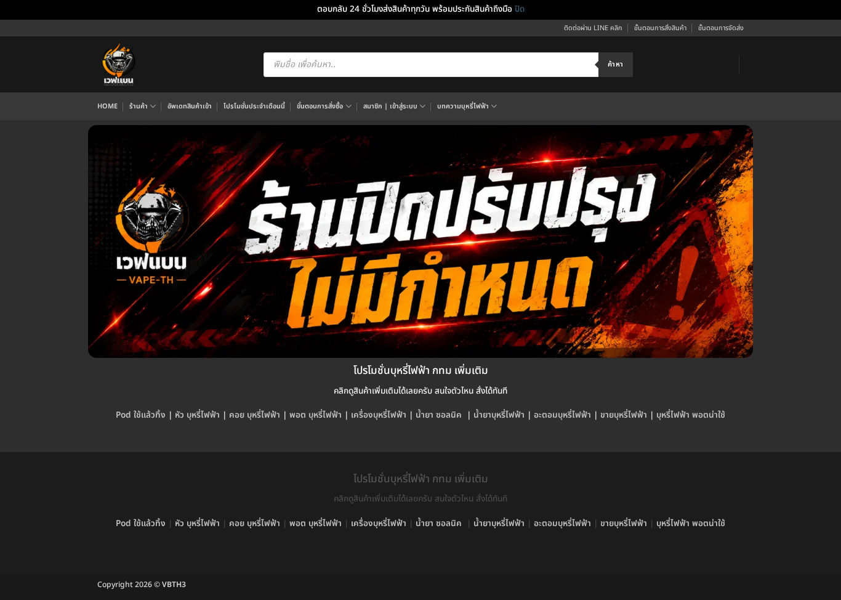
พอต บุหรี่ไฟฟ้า (315, 415)
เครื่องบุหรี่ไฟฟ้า (378, 415)
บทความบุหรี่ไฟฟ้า (463, 106)
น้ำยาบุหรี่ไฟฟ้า (499, 415)
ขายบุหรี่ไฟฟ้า (623, 415)
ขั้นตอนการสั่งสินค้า (660, 28)
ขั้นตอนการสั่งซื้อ (320, 106)
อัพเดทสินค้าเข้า (189, 106)
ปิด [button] (520, 9)
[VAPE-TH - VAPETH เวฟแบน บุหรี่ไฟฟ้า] (118, 64)
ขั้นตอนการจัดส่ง (721, 28)
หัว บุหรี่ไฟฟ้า (197, 415)
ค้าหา (615, 64)
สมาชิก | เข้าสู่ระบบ (390, 106)
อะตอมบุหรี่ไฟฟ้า (562, 415)
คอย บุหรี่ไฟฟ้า (254, 415)
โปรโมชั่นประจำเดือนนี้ (254, 106)
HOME (107, 106)
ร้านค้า (138, 106)
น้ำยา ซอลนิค (439, 415)
